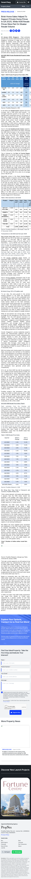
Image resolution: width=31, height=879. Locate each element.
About (19, 846)
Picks (27, 6)
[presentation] (3, 743)
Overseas (20, 842)
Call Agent (7, 852)
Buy (2, 840)
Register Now (16, 712)
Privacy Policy (6, 701)
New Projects (4, 842)
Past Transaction (22, 844)
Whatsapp (18, 852)
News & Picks (4, 846)
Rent (19, 840)
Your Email (4, 673)
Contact (22, 2)
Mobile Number (6, 666)
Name (3, 660)
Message (4, 680)
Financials (3, 844)
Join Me (3, 848)
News (23, 6)
